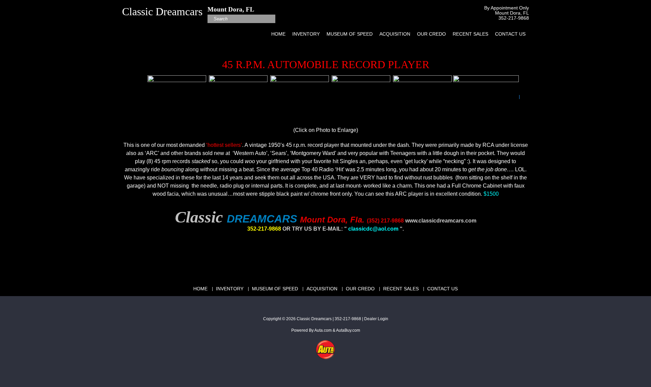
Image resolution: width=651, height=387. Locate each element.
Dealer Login (376, 318)
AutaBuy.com (348, 330)
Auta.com (323, 330)
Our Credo (431, 34)
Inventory (306, 34)
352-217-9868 (513, 18)
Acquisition (394, 34)
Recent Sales (470, 34)
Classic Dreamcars (314, 318)
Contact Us (510, 34)
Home (278, 34)
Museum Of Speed (350, 34)
